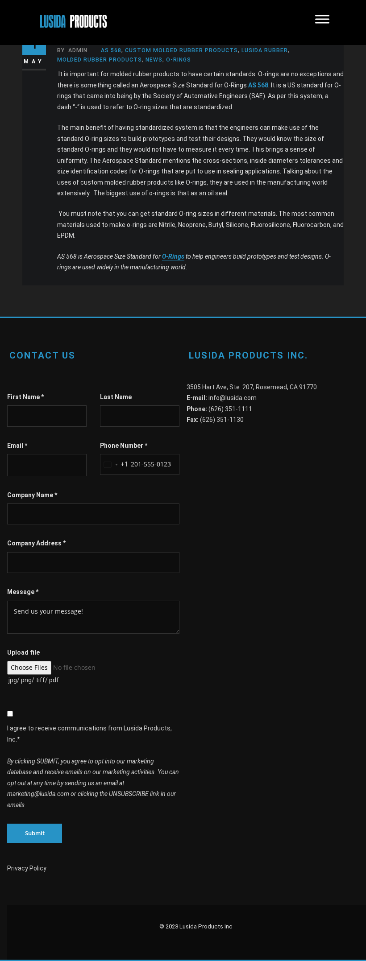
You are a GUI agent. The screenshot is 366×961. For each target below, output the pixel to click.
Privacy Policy (26, 868)
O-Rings (179, 60)
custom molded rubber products (181, 50)
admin (72, 50)
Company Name (32, 495)
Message (22, 591)
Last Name (116, 396)
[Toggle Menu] (322, 22)
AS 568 (111, 50)
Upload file (23, 652)
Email (17, 445)
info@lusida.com (232, 397)
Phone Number (123, 445)
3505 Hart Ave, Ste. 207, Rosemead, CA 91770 (252, 387)
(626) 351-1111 (230, 408)
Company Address (36, 543)
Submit (35, 833)
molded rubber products (99, 60)
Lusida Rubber (264, 50)
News (154, 60)
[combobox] (114, 464)
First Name (25, 396)
